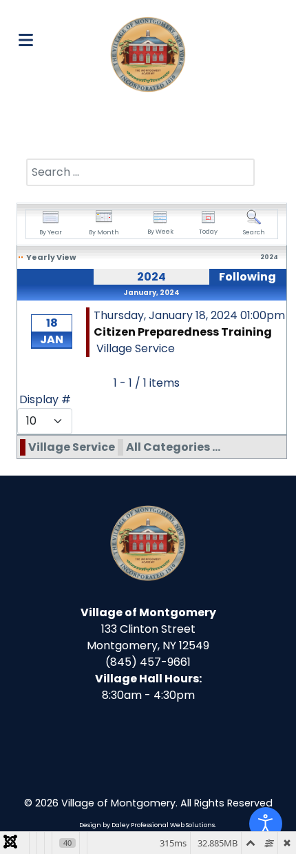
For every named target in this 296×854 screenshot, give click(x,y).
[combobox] (140, 172)
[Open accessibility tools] (265, 823)
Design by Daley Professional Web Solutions (147, 825)
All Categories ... (173, 447)
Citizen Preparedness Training (183, 332)
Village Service (71, 447)
